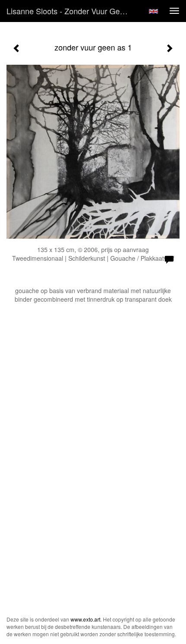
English (153, 11)
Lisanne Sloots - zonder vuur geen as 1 (70, 10)
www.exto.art (85, 619)
